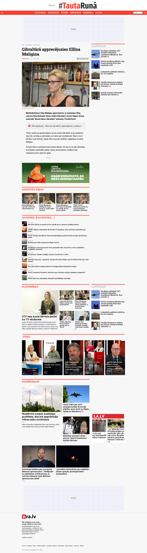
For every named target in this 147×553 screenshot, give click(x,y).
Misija (34, 546)
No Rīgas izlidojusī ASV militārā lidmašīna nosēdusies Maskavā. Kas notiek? (111, 54)
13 (109, 86)
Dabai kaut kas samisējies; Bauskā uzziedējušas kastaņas (49, 278)
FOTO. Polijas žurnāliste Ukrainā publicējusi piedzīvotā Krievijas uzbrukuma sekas (57, 236)
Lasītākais (98, 46)
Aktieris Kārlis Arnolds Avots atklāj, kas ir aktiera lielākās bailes (53, 224)
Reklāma (30, 546)
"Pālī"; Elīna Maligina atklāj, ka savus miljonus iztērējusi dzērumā (80, 207)
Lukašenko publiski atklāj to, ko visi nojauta (113, 73)
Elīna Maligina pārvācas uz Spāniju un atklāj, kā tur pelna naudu (63, 207)
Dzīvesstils (53, 13)
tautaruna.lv (25, 58)
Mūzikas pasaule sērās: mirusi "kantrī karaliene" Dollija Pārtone (75, 438)
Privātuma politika (41, 546)
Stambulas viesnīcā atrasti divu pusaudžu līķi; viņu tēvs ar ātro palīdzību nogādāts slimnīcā (56, 248)
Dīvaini (64, 13)
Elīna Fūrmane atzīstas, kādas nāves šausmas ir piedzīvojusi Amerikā (81, 304)
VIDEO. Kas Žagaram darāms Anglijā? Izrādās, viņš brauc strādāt (82, 324)
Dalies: (48, 157)
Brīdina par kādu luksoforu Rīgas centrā (43, 242)
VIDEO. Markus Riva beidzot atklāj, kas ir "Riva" (65, 324)
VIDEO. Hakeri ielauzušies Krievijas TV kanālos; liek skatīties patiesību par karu (57, 230)
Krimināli (88, 13)
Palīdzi (98, 13)
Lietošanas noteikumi (51, 546)
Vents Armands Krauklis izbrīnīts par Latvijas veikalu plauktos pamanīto (56, 272)
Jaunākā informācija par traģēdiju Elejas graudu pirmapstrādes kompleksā (72, 471)
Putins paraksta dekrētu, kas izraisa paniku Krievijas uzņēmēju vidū (113, 63)
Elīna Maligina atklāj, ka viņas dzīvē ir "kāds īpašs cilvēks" (46, 207)
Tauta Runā (28, 45)
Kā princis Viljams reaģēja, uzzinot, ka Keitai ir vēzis (48, 254)
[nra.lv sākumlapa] (52, 5)
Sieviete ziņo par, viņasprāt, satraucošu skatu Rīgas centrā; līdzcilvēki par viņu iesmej (58, 260)
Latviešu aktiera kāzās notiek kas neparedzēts (66, 303)
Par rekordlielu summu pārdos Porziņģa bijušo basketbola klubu (52, 266)
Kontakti (82, 546)
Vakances (76, 546)
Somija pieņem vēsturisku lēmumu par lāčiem (111, 94)
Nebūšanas (75, 13)
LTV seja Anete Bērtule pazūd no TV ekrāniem (39, 318)
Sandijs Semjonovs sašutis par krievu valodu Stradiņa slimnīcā (112, 84)
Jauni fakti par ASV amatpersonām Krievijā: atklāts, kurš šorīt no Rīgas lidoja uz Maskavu (76, 408)
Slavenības (40, 13)
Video (26, 336)
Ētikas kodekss (69, 546)
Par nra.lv (24, 546)
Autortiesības (61, 546)
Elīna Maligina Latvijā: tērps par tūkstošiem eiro (28, 207)
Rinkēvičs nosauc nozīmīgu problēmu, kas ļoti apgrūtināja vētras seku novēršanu (40, 416)
